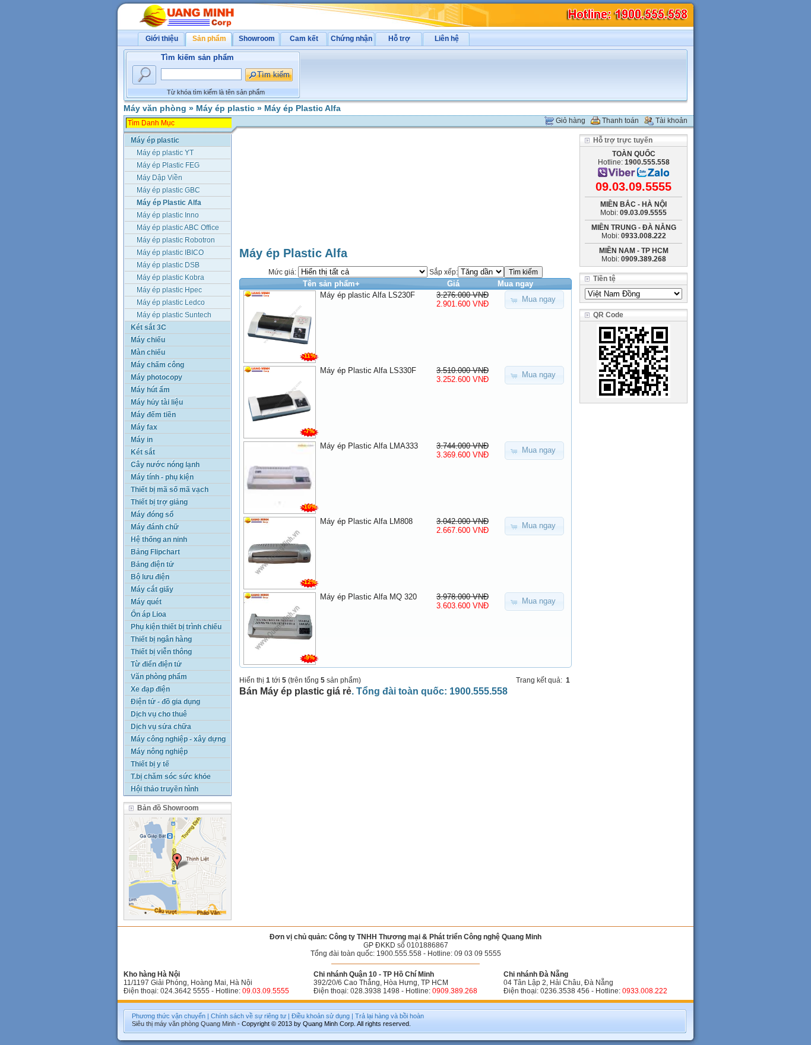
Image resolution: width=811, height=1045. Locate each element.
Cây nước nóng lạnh (165, 464)
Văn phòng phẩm (159, 677)
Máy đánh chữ (155, 527)
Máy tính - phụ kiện (162, 477)
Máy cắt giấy (152, 589)
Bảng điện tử (152, 564)
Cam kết (304, 38)
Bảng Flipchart (155, 552)
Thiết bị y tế (150, 764)
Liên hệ (447, 38)
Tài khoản (671, 120)
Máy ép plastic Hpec (169, 290)
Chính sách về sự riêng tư (248, 1015)
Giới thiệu (161, 38)
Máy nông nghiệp (159, 751)
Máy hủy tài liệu (157, 402)
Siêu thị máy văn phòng (165, 1023)
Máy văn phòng (154, 108)
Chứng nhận (351, 38)
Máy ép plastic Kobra (170, 277)
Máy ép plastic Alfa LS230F (367, 295)
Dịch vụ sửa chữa (161, 726)
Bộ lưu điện (150, 577)
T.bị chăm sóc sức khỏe (171, 776)
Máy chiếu (148, 340)
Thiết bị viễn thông (161, 652)
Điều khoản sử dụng (321, 1015)
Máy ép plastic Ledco (171, 302)
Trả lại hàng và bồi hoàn (389, 1015)
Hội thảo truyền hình (164, 789)
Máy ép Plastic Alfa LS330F (368, 370)
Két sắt (143, 452)
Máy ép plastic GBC (168, 190)
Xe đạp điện (150, 689)
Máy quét (146, 602)
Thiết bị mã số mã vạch (169, 489)
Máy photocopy (156, 377)
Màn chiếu (148, 352)
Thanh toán (620, 120)
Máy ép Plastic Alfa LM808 (366, 521)
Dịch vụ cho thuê (159, 714)
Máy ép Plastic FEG (168, 165)
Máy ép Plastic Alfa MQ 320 (368, 596)
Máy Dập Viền (159, 177)
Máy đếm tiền (153, 415)
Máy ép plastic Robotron (176, 240)
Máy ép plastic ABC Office (178, 227)
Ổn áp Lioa (148, 614)
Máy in (142, 439)
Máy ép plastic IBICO (170, 252)
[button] (534, 300)
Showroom (257, 38)
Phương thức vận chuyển (168, 1015)
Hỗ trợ (399, 38)
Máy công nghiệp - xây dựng (178, 739)
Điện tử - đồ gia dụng (165, 701)
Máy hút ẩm (150, 390)
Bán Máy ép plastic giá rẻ (295, 691)
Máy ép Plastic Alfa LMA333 (369, 445)
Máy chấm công (157, 365)
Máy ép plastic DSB (168, 265)
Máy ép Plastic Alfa (302, 108)
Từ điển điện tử (156, 664)
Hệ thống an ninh (159, 539)
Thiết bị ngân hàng (161, 639)
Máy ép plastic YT (165, 153)
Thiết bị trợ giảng (159, 502)
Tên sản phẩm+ (331, 283)
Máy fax (144, 427)
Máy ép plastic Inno (168, 215)
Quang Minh (218, 1023)
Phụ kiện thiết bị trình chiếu (176, 627)
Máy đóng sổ (152, 514)
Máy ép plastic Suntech (174, 315)
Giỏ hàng (570, 120)
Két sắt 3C (148, 327)
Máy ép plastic (225, 108)
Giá (453, 283)
